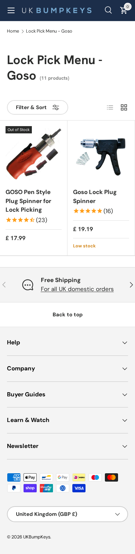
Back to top (68, 314)
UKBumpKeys (36, 537)
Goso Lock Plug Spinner (95, 196)
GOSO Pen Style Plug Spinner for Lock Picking (28, 200)
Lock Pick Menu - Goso (49, 31)
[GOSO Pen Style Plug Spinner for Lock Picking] (34, 154)
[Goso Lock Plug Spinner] (101, 154)
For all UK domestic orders (77, 289)
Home (13, 31)
